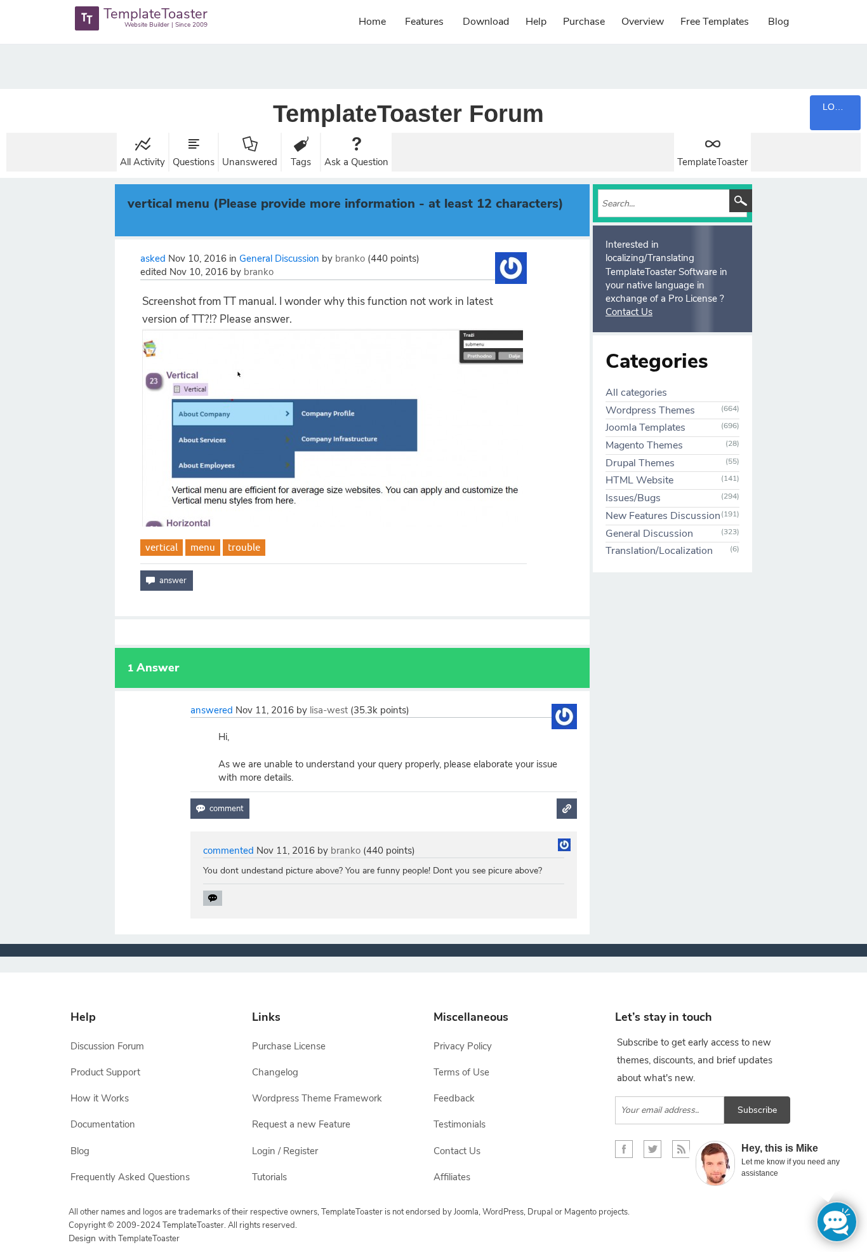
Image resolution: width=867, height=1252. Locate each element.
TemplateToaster (712, 162)
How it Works (99, 1098)
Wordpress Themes (650, 410)
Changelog (275, 1072)
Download (486, 22)
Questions (194, 162)
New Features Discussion (663, 516)
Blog (778, 22)
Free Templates (714, 22)
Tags (301, 162)
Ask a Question (356, 162)
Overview (642, 22)
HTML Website (639, 480)
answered (211, 710)
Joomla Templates (645, 427)
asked (153, 258)
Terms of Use (461, 1072)
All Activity (142, 162)
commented (228, 850)
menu (202, 547)
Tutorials (269, 1177)
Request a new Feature (301, 1124)
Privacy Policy (463, 1046)
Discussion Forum (107, 1046)
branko (350, 258)
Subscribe (757, 1110)
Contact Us (629, 312)
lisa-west (329, 710)
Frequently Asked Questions (130, 1177)
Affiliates (452, 1177)
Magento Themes (644, 445)
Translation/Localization (659, 551)
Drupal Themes (640, 463)
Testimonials (460, 1124)
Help (536, 22)
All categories (636, 393)
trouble (244, 547)
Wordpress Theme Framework (317, 1098)
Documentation (102, 1124)
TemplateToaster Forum (408, 113)
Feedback (454, 1098)
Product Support (105, 1072)
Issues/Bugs (633, 498)
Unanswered (249, 162)
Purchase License (289, 1046)
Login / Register (285, 1151)
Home (372, 22)
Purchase (584, 22)
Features (424, 22)
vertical (161, 547)
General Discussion (279, 258)
